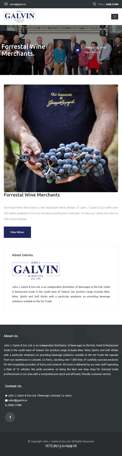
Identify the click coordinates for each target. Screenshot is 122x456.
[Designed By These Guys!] (61, 446)
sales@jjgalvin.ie (18, 4)
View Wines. (17, 232)
